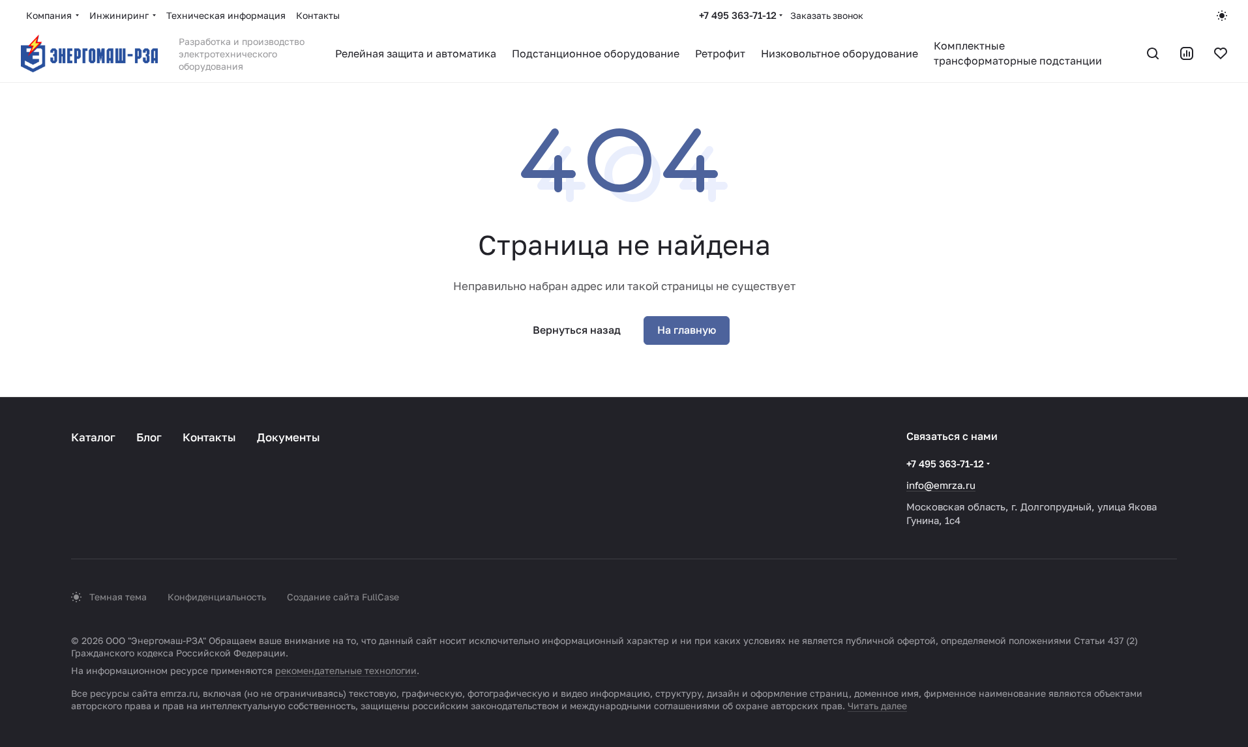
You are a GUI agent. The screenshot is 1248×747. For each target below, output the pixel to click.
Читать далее (877, 705)
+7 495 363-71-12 (738, 15)
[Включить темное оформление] (1222, 15)
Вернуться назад (577, 329)
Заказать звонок (826, 15)
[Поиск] (1152, 53)
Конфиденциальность (217, 596)
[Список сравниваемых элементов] (1186, 53)
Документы (288, 437)
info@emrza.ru (940, 485)
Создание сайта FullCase (343, 596)
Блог (149, 437)
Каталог (93, 437)
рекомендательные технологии (346, 670)
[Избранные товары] (1220, 53)
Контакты (209, 437)
